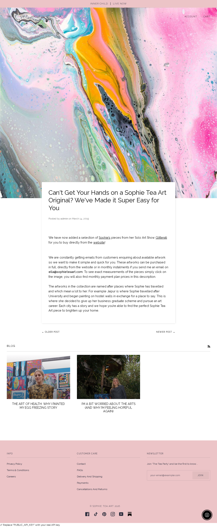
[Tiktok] (96, 514)
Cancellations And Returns (92, 489)
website (99, 242)
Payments (82, 482)
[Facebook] (87, 514)
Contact (81, 463)
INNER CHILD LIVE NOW (108, 3)
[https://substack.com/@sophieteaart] (130, 514)
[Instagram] (113, 514)
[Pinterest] (104, 514)
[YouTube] (121, 514)
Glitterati (161, 237)
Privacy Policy (14, 463)
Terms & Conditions (18, 470)
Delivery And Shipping (89, 476)
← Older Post (51, 332)
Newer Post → (165, 332)
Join (200, 475)
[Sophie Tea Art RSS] (209, 346)
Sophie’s (104, 237)
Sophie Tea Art (103, 506)
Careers (11, 476)
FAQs (80, 470)
